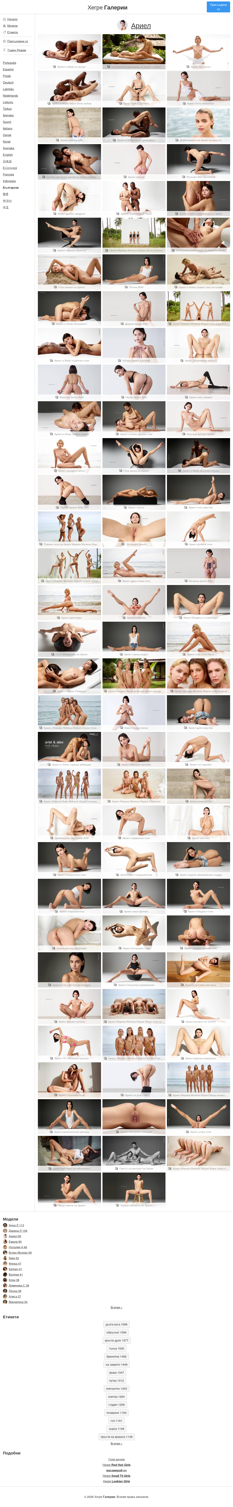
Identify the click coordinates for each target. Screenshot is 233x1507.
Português (9, 63)
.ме (116, 1470)
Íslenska (8, 115)
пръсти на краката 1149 (117, 1437)
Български (11, 187)
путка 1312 (116, 1380)
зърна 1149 (116, 1429)
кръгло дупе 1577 (116, 1340)
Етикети (12, 32)
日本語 (7, 161)
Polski (7, 76)
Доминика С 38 (19, 1285)
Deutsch (8, 82)
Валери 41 (16, 1274)
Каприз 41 (15, 1269)
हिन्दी (5, 194)
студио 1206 (116, 1404)
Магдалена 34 (18, 1302)
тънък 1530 (116, 1348)
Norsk (7, 141)
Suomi (7, 122)
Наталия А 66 (18, 1247)
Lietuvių (8, 102)
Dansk (7, 135)
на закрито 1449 (116, 1364)
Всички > (117, 1307)
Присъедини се (218, 7)
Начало (12, 19)
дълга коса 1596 (116, 1324)
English (8, 155)
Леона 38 (15, 1291)
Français (8, 174)
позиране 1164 (116, 1412)
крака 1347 (116, 1372)
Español (8, 69)
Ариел (141, 25)
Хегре (108, 7)
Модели (12, 26)
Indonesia (9, 181)
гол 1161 (116, 1421)
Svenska (8, 148)
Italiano (7, 128)
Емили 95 (15, 1242)
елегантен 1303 (116, 1388)
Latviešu (8, 89)
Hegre (117, 1465)
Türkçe (7, 109)
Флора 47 (15, 1263)
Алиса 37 (15, 1296)
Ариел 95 (15, 1236)
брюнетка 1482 (116, 1356)
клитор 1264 (116, 1396)
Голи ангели (116, 1459)
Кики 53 (14, 1258)
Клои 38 (14, 1280)
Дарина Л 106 (18, 1231)
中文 (6, 207)
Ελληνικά (10, 168)
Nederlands (10, 95)
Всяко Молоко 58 (20, 1252)
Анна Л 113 (16, 1225)
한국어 (7, 201)
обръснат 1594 (116, 1332)
